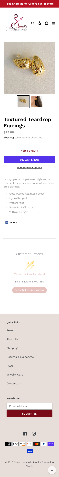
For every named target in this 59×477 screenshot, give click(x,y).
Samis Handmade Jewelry (27, 462)
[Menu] (53, 23)
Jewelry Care (15, 374)
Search (11, 330)
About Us (12, 339)
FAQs (10, 365)
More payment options (29, 167)
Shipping (9, 137)
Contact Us (14, 383)
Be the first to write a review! (29, 290)
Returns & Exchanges (20, 356)
